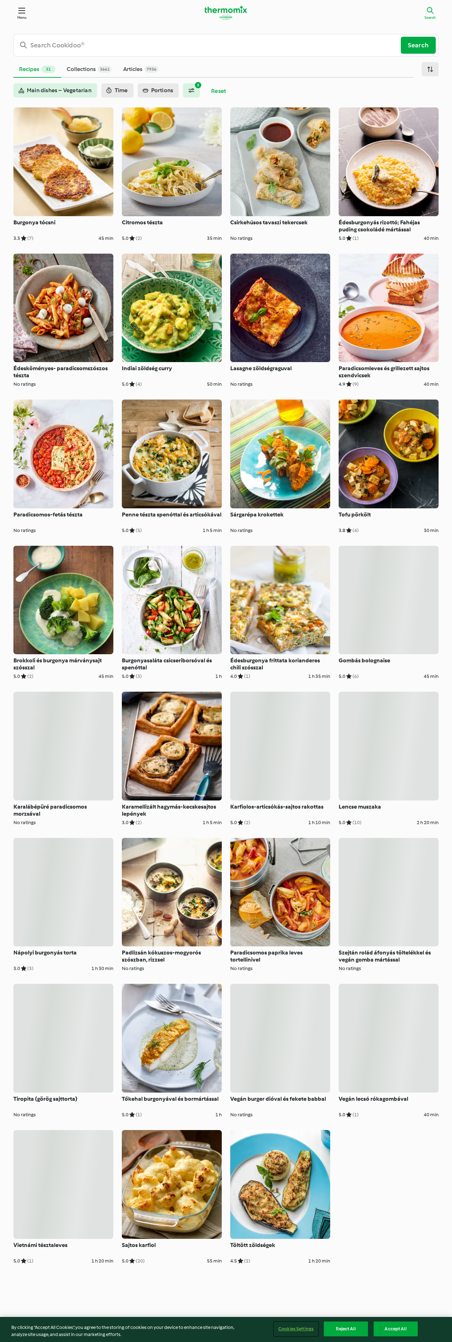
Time (121, 90)
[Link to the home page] (226, 13)
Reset (218, 91)
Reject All (345, 1328)
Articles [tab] (139, 69)
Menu (22, 17)
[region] (226, 1329)
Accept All (395, 1328)
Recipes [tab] (35, 69)
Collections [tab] (88, 69)
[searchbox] (210, 45)
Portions (162, 90)
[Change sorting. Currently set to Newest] (430, 69)
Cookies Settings (296, 1328)
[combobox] (210, 45)
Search (430, 17)
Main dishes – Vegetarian (59, 90)
